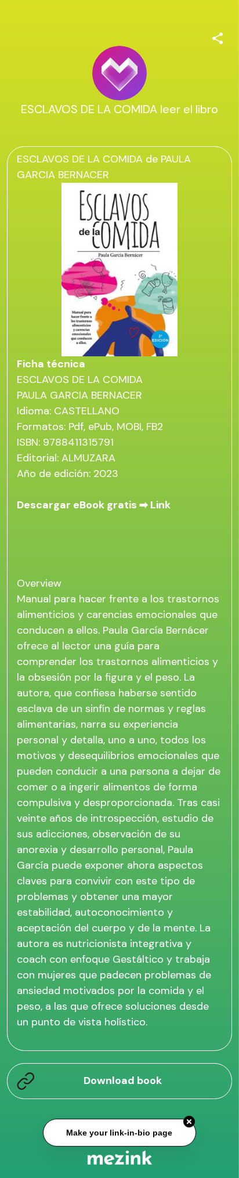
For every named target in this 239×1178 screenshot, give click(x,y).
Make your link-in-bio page (119, 1131)
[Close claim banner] (189, 1121)
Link (160, 505)
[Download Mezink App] (120, 1157)
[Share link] (217, 36)
